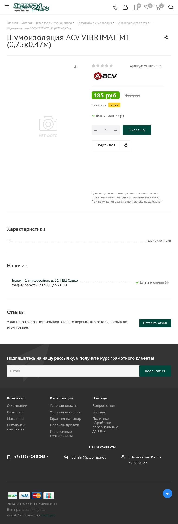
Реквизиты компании (16, 427)
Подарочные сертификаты (61, 433)
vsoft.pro (48, 515)
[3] (102, 66)
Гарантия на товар (65, 418)
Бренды (99, 412)
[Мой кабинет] (125, 7)
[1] (94, 66)
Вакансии (15, 412)
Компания (16, 398)
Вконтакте (167, 493)
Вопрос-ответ (104, 405)
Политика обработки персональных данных (105, 424)
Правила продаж (64, 425)
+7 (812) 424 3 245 (29, 456)
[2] (98, 66)
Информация (61, 398)
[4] (107, 66)
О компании (17, 405)
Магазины (15, 418)
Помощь (99, 398)
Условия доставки (65, 412)
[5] (111, 66)
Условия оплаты (64, 405)
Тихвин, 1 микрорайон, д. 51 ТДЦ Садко (44, 280)
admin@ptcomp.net (88, 457)
